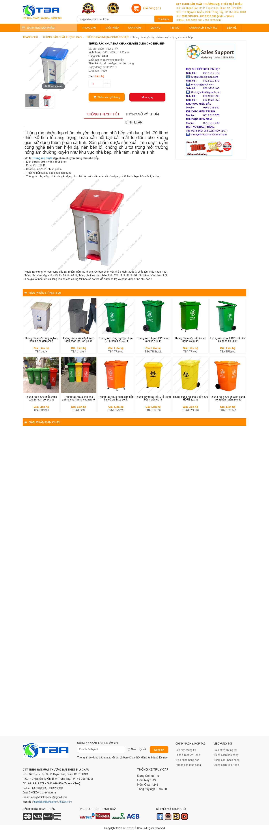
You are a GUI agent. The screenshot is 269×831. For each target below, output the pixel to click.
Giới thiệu (112, 27)
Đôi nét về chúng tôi (225, 750)
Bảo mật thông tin (185, 750)
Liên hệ (231, 27)
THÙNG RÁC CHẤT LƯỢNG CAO (62, 37)
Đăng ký (159, 749)
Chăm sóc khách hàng (227, 760)
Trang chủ (89, 27)
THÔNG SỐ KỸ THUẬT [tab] (142, 114)
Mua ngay (147, 97)
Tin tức (175, 27)
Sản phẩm (134, 27)
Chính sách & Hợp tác (203, 27)
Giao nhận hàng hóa (187, 760)
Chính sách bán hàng (226, 755)
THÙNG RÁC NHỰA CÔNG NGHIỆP (107, 37)
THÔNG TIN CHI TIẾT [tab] (103, 114)
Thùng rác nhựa (42, 158)
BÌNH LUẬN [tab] (134, 122)
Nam (134, 749)
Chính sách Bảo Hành (226, 765)
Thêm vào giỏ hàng (108, 97)
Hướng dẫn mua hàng (188, 765)
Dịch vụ (155, 27)
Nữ (144, 749)
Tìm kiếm (163, 19)
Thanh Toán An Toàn (187, 755)
